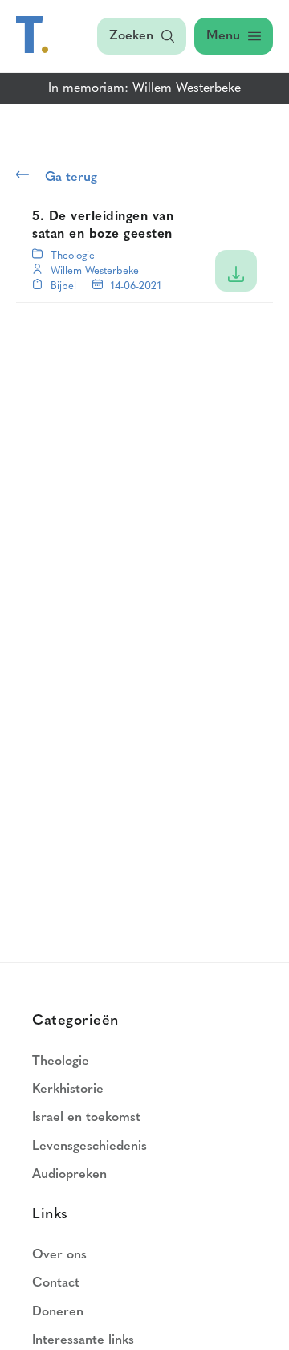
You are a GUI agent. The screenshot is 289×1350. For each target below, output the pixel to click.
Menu (223, 36)
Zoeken (131, 36)
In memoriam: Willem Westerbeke (144, 88)
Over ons (59, 1255)
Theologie (73, 256)
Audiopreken (69, 1174)
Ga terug (71, 177)
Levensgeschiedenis (89, 1146)
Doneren (57, 1312)
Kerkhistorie (68, 1089)
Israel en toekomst (86, 1117)
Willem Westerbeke (95, 271)
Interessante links (83, 1340)
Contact (55, 1283)
